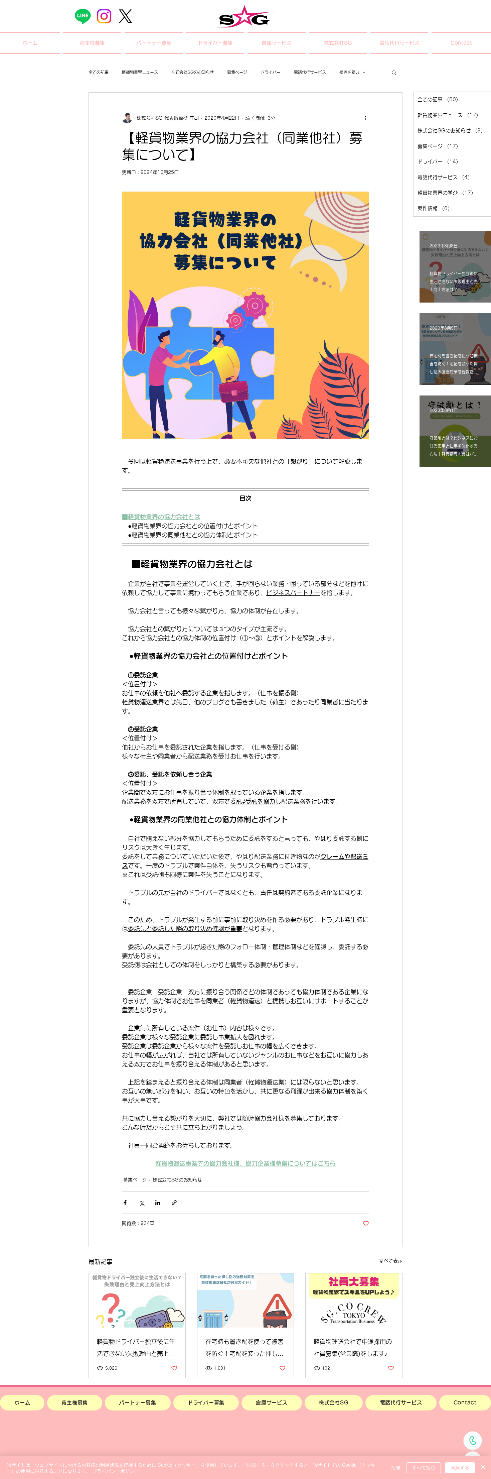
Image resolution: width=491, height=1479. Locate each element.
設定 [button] (396, 1467)
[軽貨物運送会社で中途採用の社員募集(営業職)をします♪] (354, 1300)
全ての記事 (99, 72)
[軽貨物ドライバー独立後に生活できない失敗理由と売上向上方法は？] (137, 1300)
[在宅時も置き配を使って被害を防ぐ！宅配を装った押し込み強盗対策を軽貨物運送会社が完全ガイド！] (245, 1300)
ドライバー (271, 72)
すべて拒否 (423, 1467)
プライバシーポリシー (115, 1470)
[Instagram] (104, 16)
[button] (92, 43)
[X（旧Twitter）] (125, 16)
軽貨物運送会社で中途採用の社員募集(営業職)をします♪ (353, 1348)
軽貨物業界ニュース (140, 72)
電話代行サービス (310, 72)
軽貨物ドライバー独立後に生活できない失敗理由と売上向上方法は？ (136, 1349)
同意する (460, 1467)
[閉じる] (483, 1468)
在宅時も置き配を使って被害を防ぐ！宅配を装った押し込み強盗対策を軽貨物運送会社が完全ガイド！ (244, 1349)
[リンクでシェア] (174, 1203)
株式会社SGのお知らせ (192, 72)
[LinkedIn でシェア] (158, 1203)
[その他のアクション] (365, 118)
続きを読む (349, 72)
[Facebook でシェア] (125, 1203)
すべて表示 (390, 1260)
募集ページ (237, 72)
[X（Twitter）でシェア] (141, 1203)
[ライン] (82, 16)
